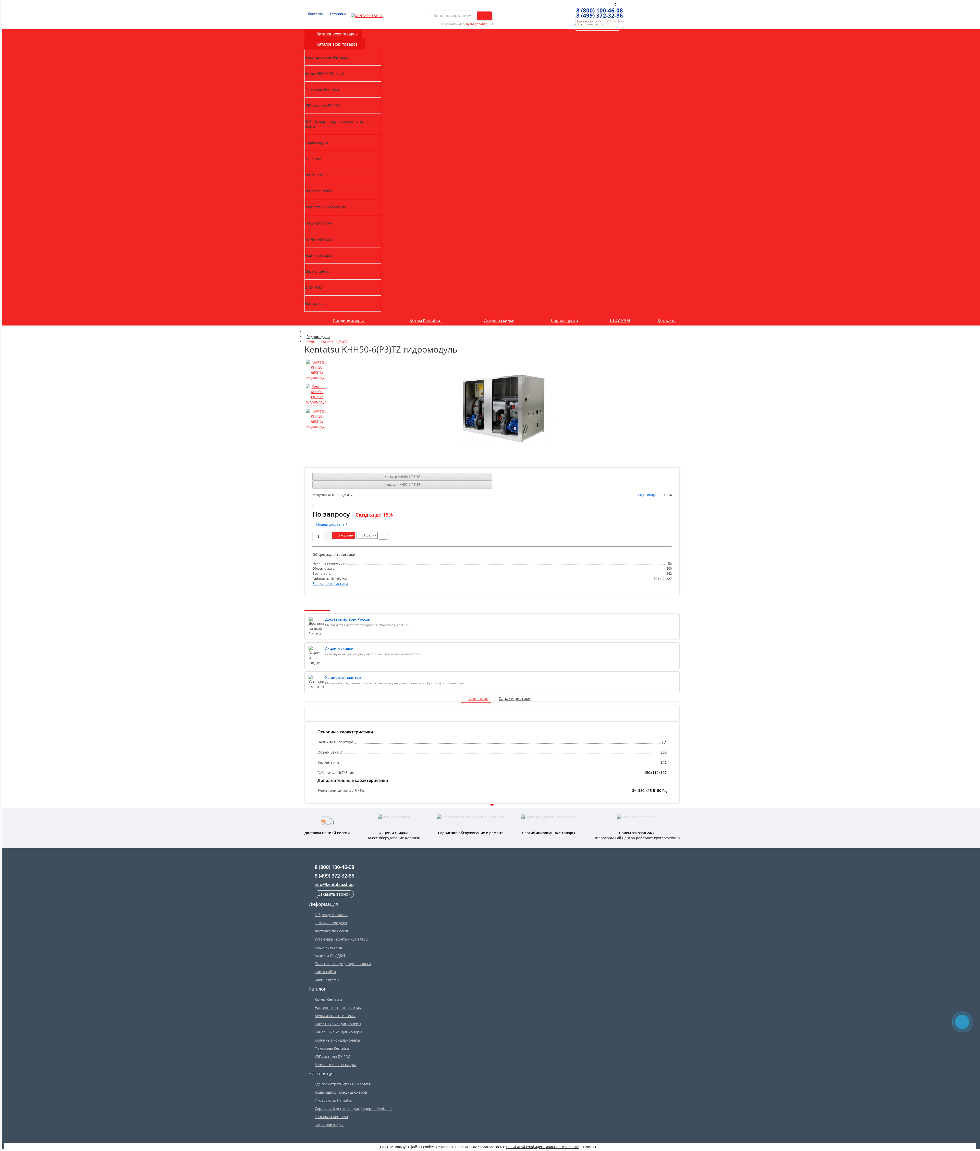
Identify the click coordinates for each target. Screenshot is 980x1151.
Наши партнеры (329, 1124)
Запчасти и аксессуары (335, 1064)
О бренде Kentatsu (331, 914)
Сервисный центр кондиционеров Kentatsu (353, 1108)
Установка (337, 14)
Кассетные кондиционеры (338, 1023)
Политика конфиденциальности (343, 963)
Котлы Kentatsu (425, 320)
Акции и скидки (499, 320)
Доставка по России (332, 931)
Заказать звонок (334, 894)
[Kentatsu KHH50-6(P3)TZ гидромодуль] (503, 409)
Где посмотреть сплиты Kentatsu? (344, 1084)
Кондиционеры (349, 320)
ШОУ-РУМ (620, 320)
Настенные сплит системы (338, 1007)
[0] (574, 10)
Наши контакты (328, 947)
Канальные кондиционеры (338, 1032)
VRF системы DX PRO (333, 1056)
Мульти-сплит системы (335, 1015)
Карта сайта (325, 971)
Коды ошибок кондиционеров (341, 1092)
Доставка (315, 14)
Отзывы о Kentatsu (331, 1116)
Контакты (667, 320)
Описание (478, 698)
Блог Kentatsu (327, 980)
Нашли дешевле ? (331, 524)
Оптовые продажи (331, 922)
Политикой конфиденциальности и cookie (542, 1146)
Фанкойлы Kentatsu (332, 1048)
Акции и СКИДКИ (330, 955)
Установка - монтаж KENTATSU (341, 939)
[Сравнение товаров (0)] (564, 10)
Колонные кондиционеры (337, 1040)
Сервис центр (564, 320)
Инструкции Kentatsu (333, 1100)
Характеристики (515, 698)
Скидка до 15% (374, 514)
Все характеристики (330, 583)
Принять (590, 1146)
